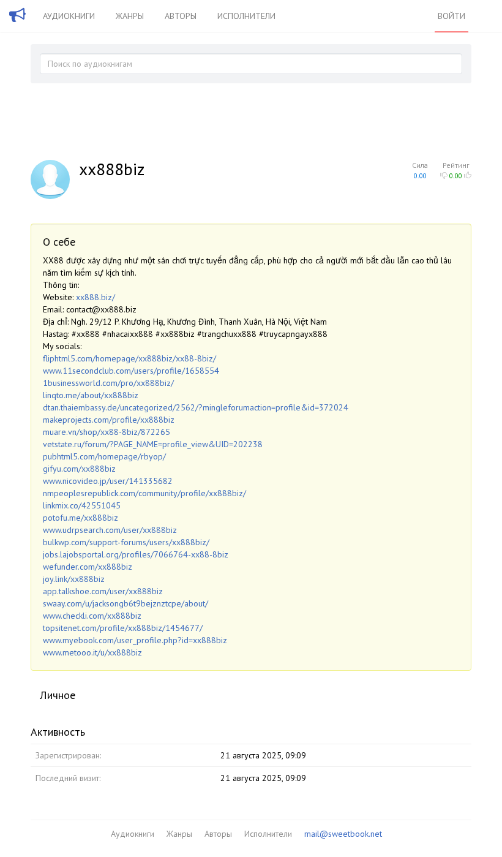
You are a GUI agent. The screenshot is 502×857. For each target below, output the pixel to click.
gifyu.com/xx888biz (79, 468)
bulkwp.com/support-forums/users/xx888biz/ (126, 542)
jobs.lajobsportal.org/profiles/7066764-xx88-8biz (135, 554)
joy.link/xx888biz (74, 578)
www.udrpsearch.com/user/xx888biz (110, 529)
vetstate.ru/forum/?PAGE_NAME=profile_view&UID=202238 (153, 444)
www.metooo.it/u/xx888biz (92, 652)
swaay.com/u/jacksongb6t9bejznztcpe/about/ (125, 603)
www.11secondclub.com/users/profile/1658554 (131, 370)
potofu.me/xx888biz (80, 517)
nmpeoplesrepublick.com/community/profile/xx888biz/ (144, 493)
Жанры (130, 15)
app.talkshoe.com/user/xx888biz (103, 591)
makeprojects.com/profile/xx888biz (108, 419)
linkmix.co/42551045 (82, 505)
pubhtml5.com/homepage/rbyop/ (104, 456)
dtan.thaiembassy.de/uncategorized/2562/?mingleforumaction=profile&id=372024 (195, 407)
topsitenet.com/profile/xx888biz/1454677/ (123, 627)
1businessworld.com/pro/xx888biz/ (108, 382)
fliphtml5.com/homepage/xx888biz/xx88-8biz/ (129, 358)
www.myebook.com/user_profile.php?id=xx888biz (135, 640)
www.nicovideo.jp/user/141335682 (108, 480)
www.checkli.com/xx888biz (92, 615)
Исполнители (246, 15)
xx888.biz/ (95, 297)
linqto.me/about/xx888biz (90, 395)
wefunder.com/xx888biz (87, 566)
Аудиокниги (69, 15)
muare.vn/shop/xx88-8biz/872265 (106, 431)
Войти (451, 15)
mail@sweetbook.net (343, 833)
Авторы (181, 15)
